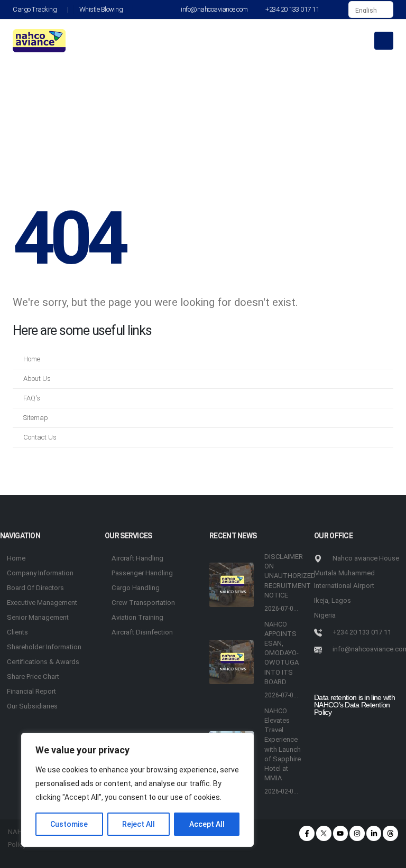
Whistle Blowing (101, 9)
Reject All (138, 824)
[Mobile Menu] (383, 41)
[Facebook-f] (307, 833)
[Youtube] (340, 833)
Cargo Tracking (35, 9)
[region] (137, 790)
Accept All (207, 824)
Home (31, 359)
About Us (37, 378)
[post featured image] (231, 585)
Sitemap (35, 418)
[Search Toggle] (336, 9)
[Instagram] (357, 833)
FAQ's (31, 398)
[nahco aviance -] (39, 40)
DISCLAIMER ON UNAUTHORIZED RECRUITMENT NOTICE (290, 576)
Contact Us (40, 437)
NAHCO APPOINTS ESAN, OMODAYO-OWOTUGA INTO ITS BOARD (281, 653)
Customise (69, 824)
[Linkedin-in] (374, 833)
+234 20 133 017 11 (292, 9)
